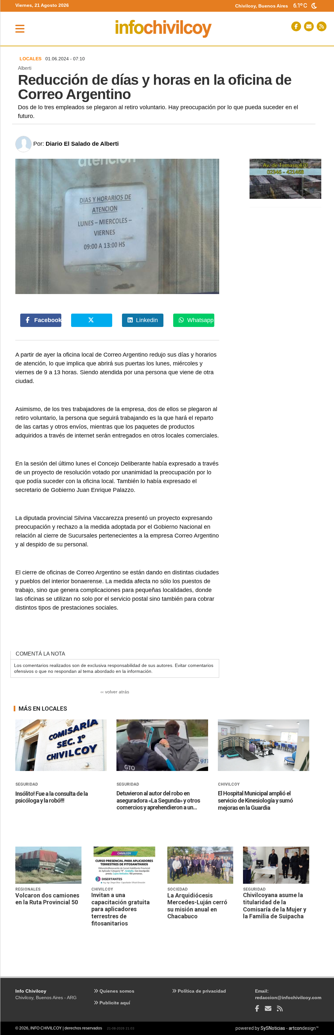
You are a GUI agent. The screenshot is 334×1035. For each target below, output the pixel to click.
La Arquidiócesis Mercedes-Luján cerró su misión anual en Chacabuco (197, 906)
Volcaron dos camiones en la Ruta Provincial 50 (47, 899)
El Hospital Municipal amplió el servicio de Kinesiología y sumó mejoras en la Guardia (255, 800)
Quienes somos (116, 991)
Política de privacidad (201, 991)
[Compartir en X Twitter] (91, 320)
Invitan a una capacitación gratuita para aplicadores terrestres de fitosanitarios (120, 909)
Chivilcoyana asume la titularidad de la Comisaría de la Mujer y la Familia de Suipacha (274, 906)
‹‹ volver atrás (114, 691)
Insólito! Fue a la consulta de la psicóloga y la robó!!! (51, 797)
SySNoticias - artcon (281, 1028)
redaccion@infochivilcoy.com (288, 997)
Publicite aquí (114, 1002)
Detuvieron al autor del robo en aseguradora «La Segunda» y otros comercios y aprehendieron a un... (158, 800)
